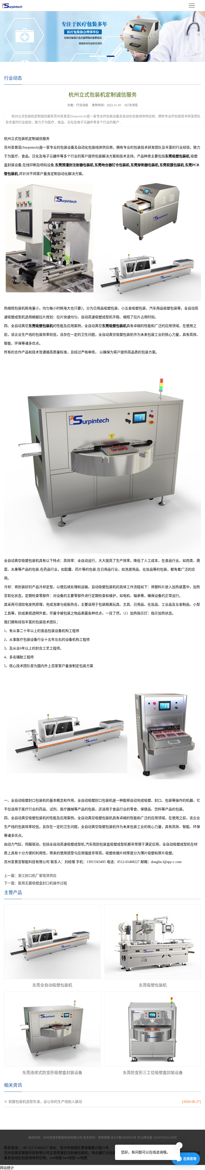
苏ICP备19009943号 (123, 1137)
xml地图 (56, 1158)
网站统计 (7, 1168)
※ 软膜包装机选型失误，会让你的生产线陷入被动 (43, 1102)
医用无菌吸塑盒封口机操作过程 (42, 883)
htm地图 (69, 1158)
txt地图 (81, 1158)
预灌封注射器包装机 (72, 1153)
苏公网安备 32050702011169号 (157, 1137)
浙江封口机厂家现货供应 (37, 876)
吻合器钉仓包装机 (106, 1153)
